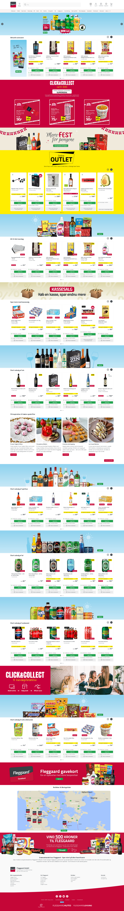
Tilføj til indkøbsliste (37, 75)
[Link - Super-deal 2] (62, 112)
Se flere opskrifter (109, 460)
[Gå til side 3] (63, 78)
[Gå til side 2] (62, 78)
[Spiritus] (62, 475)
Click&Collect (43, 880)
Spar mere (23, 11)
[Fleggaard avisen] (18, 58)
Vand (37, 11)
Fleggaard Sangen (44, 884)
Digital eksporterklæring (14, 881)
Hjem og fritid (74, 11)
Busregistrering (104, 878)
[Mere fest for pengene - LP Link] (62, 139)
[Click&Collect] (62, 680)
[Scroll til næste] (109, 11)
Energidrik (50, 11)
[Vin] (62, 356)
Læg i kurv (37, 70)
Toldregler (12, 883)
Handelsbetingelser (59, 899)
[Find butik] (62, 811)
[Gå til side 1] (61, 78)
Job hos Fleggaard (44, 878)
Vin (41, 11)
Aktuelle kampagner (14, 878)
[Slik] (62, 706)
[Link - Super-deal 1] (27, 112)
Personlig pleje (82, 11)
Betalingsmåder (13, 880)
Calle (72, 881)
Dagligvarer (60, 11)
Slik (55, 11)
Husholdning (67, 11)
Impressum (67, 899)
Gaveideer (89, 11)
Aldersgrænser (13, 884)
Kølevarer (13, 11)
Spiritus (45, 11)
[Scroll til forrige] (2, 24)
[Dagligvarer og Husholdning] (62, 225)
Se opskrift (13, 454)
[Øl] (62, 541)
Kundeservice (103, 877)
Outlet (18, 11)
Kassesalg (30, 11)
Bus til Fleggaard (74, 878)
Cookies (73, 899)
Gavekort (12, 885)
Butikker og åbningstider (75, 877)
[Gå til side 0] (60, 78)
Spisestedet (73, 880)
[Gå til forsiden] (13, 4)
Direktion (42, 883)
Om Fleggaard (43, 877)
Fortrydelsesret (80, 899)
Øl (34, 11)
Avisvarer (102, 11)
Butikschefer (43, 881)
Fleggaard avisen (13, 877)
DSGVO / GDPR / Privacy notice (47, 899)
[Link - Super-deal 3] (96, 112)
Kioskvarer (95, 11)
